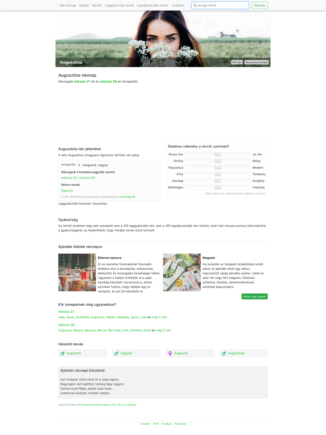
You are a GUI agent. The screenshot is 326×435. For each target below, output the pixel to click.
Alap (61, 317)
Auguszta (97, 317)
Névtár (97, 5)
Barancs (90, 330)
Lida (144, 317)
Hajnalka (122, 317)
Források (167, 423)
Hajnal (110, 317)
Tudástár (177, 5)
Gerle (147, 330)
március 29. (87, 178)
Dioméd (135, 330)
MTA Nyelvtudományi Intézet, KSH (96, 404)
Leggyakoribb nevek (119, 5)
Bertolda (114, 330)
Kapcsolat (180, 423)
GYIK (156, 423)
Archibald (82, 317)
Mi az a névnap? (127, 404)
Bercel (102, 330)
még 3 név (163, 330)
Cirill (125, 330)
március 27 (82, 81)
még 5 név (159, 317)
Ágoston (67, 190)
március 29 (108, 81)
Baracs (78, 330)
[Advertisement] (163, 116)
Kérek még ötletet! (254, 296)
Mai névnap (68, 5)
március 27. (69, 178)
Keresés (259, 5)
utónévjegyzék (127, 196)
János (134, 317)
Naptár (84, 5)
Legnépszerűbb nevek (152, 5)
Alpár (70, 317)
